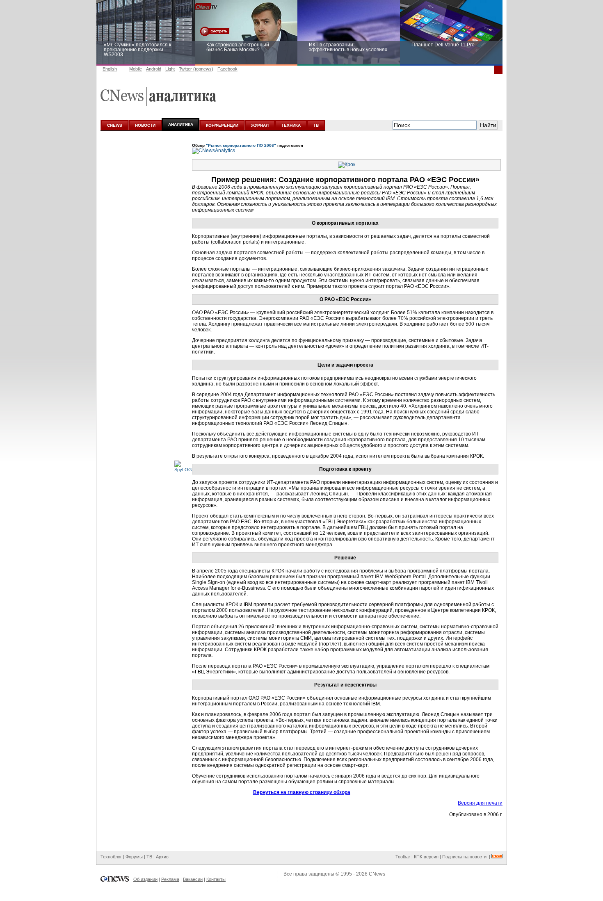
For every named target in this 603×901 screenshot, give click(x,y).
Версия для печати (480, 803)
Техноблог (111, 856)
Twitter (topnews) (196, 68)
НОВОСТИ (145, 125)
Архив (162, 856)
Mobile (135, 68)
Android (153, 68)
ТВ (316, 125)
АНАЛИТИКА (180, 124)
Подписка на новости (465, 856)
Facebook (227, 68)
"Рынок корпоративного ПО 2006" (241, 145)
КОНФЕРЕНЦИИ (222, 125)
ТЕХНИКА (291, 125)
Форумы (134, 856)
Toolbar (402, 856)
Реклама (170, 879)
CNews (377, 874)
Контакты (216, 879)
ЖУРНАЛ (260, 125)
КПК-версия (426, 856)
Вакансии (193, 879)
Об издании (145, 879)
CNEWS (114, 125)
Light (170, 68)
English (110, 68)
